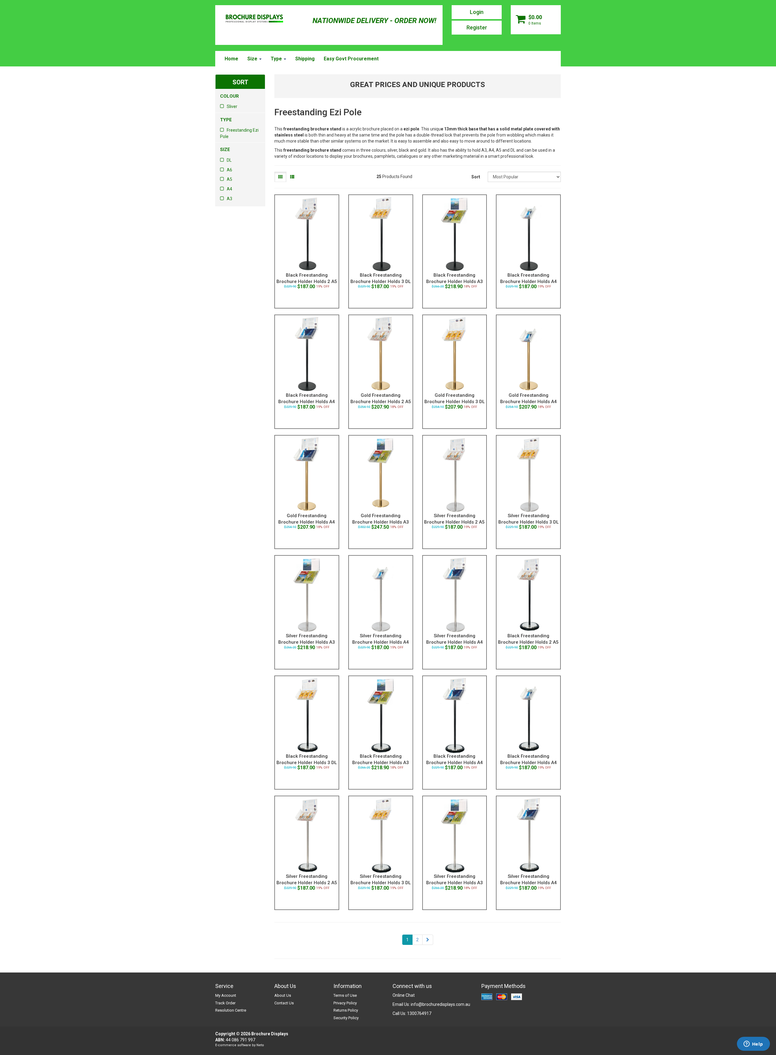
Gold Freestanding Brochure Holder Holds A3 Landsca (380, 522)
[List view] (292, 177)
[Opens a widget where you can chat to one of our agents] (753, 1044)
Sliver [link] (232, 106)
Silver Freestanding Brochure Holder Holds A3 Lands (306, 642)
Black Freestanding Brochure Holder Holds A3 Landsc (454, 281)
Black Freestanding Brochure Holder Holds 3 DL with (306, 762)
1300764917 (419, 1013)
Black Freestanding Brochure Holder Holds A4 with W (528, 762)
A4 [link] (229, 189)
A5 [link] (229, 179)
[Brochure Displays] (254, 19)
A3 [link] (229, 198)
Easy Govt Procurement (351, 59)
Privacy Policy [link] (345, 1003)
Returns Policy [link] (345, 1010)
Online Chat (404, 995)
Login (476, 12)
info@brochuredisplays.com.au (440, 1004)
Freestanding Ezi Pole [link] (239, 133)
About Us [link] (282, 995)
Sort (475, 176)
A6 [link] (229, 169)
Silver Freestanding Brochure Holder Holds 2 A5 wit (306, 883)
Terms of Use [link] (345, 995)
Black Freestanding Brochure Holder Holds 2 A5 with (528, 642)
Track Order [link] (225, 1003)
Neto (260, 1045)
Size (253, 59)
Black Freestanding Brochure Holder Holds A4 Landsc (306, 402)
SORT (240, 82)
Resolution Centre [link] (230, 1010)
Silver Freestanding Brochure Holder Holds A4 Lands (454, 642)
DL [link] (229, 160)
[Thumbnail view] (280, 177)
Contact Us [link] (284, 1003)
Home (231, 59)
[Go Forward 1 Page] (427, 940)
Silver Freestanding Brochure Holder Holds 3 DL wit (380, 883)
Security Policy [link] (346, 1018)
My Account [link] (225, 995)
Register (477, 27)
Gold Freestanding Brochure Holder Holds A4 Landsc (306, 522)
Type (277, 59)
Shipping (305, 59)
